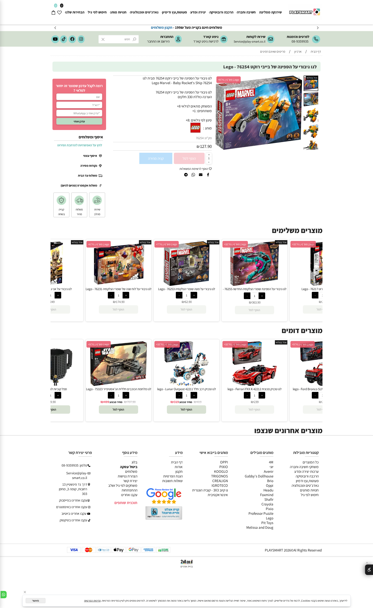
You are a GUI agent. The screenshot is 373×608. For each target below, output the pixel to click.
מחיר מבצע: (115, 402)
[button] (298, 79)
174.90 (120, 302)
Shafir (268, 499)
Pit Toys (267, 522)
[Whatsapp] (3, 595)
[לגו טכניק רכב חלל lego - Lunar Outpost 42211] (186, 384)
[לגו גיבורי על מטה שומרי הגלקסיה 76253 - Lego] (187, 284)
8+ (187, 120)
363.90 (256, 302)
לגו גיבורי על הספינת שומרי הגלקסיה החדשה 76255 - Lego (254, 291)
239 (256, 402)
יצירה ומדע (198, 12)
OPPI (224, 462)
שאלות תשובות (172, 480)
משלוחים (131, 471)
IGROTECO (220, 485)
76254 (200, 138)
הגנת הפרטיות (173, 476)
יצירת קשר (130, 480)
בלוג (134, 462)
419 (199, 402)
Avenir (268, 471)
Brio (270, 480)
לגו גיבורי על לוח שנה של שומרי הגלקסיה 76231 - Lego (118, 289)
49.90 (52, 402)
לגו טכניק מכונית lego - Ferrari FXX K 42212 (254, 389)
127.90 (206, 146)
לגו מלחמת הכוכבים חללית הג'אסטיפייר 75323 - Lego (118, 389)
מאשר (35, 600)
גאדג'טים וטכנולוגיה (144, 12)
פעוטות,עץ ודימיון (174, 12)
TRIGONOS (219, 476)
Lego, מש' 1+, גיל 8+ (228, 79)
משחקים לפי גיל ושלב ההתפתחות (122, 487)
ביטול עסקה (128, 466)
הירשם (165, 41)
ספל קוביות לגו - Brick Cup (50, 389)
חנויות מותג (118, 12)
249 (52, 302)
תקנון (179, 471)
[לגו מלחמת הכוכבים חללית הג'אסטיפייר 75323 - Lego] (118, 384)
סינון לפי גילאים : (200, 120)
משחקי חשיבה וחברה (304, 466)
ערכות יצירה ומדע (306, 471)
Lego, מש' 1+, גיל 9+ (98, 344)
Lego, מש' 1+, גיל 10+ (235, 244)
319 (176, 402)
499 (106, 402)
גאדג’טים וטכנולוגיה (305, 485)
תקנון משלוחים (180, 27)
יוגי (271, 466)
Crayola (267, 504)
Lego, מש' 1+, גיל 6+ (98, 244)
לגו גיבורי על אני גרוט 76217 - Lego (51, 289)
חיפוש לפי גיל (97, 12)
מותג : (207, 128)
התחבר (152, 41)
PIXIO (223, 466)
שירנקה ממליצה (270, 12)
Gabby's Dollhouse (259, 476)
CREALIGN (220, 480)
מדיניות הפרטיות (92, 600)
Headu (268, 490)
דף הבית (177, 462)
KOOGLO (221, 471)
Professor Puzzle (260, 513)
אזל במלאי (312, 77)
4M (271, 462)
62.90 (188, 302)
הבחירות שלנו (74, 12)
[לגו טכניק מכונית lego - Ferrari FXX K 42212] (254, 384)
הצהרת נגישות (127, 476)
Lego (269, 518)
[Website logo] (304, 10)
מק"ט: (208, 138)
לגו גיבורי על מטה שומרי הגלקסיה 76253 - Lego (186, 289)
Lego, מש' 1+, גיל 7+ (166, 244)
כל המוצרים (311, 462)
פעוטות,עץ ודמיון (307, 480)
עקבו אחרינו (129, 494)
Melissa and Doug (259, 527)
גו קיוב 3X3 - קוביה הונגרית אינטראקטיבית (210, 492)
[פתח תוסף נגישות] (369, 569)
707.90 (131, 402)
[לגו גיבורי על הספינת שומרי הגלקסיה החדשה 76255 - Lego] (254, 284)
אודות (179, 466)
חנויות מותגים (309, 490)
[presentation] (55, 28)
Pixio (269, 508)
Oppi (269, 485)
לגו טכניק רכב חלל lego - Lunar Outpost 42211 (186, 389)
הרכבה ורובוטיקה (221, 12)
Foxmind (266, 494)
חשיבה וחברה (246, 12)
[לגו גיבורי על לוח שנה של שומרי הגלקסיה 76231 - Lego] (118, 284)
